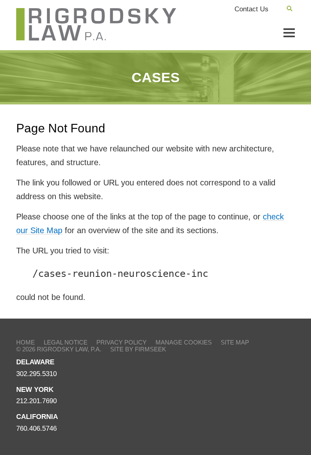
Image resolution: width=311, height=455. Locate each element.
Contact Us (251, 9)
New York (34, 389)
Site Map (235, 342)
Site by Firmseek (138, 349)
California (37, 417)
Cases (156, 77)
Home (25, 342)
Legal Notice (65, 342)
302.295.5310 (36, 374)
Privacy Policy (121, 342)
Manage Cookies (184, 342)
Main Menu (289, 32)
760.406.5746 (36, 428)
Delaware (35, 362)
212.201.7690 (36, 401)
